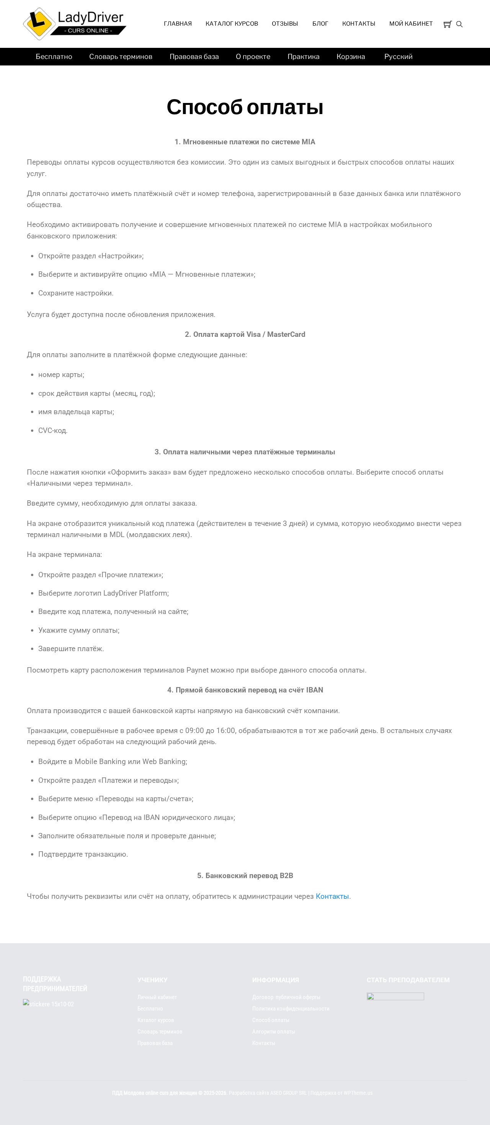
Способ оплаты (270, 1020)
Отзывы (285, 23)
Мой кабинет (411, 23)
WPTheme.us (358, 1093)
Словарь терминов (120, 56)
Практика (303, 56)
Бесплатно (54, 56)
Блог (320, 23)
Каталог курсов (232, 23)
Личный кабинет (157, 997)
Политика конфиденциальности (291, 1008)
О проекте (253, 56)
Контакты (359, 23)
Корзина (350, 56)
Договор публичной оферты (286, 997)
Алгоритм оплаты (273, 1031)
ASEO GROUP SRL (288, 1093)
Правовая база (194, 56)
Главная (178, 23)
